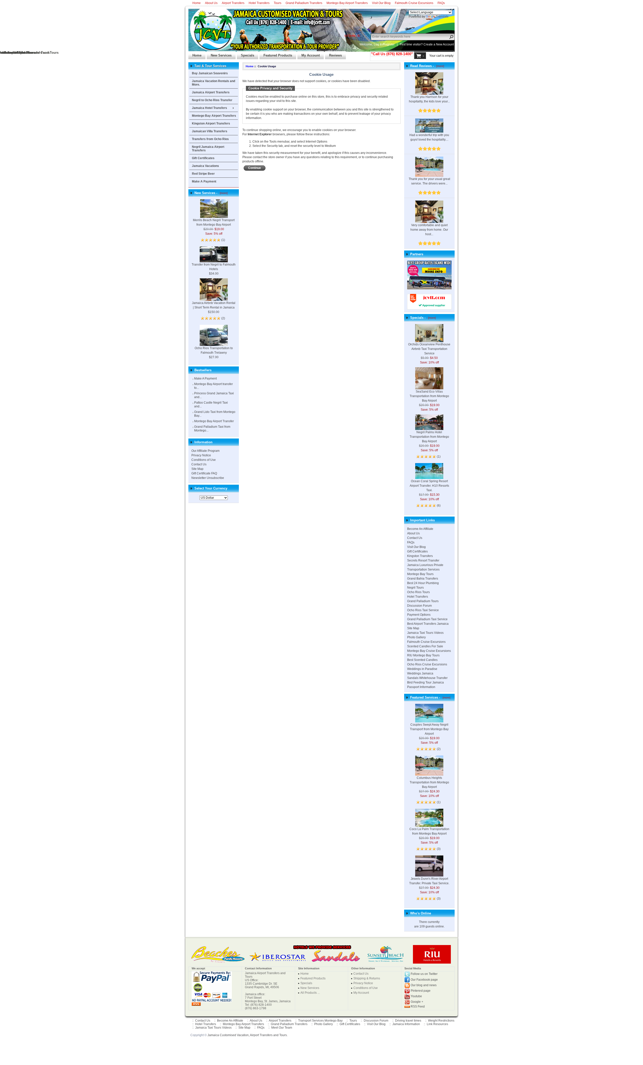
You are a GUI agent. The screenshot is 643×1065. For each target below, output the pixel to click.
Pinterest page (421, 990)
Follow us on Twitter (424, 974)
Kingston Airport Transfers (211, 123)
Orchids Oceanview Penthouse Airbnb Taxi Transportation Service (429, 349)
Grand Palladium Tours (423, 601)
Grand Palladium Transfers (304, 3)
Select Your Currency (210, 488)
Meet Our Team (281, 1027)
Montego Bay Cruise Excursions (429, 651)
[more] (223, 193)
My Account (308, 54)
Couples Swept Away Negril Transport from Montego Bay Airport (429, 729)
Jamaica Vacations (205, 166)
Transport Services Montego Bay (320, 1020)
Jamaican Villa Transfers (209, 131)
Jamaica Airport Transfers (211, 92)
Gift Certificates (203, 158)
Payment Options (419, 614)
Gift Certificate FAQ (204, 473)
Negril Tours (415, 587)
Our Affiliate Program (205, 451)
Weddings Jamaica (420, 673)
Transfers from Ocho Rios (210, 139)
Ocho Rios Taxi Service (423, 610)
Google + (417, 1002)
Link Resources (437, 1024)
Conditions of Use (203, 460)
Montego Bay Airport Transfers (347, 3)
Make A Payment (204, 181)
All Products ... (310, 992)
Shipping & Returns (366, 978)
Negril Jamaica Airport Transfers (208, 148)
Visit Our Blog (381, 3)
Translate (442, 16)
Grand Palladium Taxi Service (427, 619)
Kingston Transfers (420, 556)
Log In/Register (384, 44)
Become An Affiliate (420, 529)
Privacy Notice (201, 455)
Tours (277, 3)
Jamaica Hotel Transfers (209, 108)
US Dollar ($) (352, 35)
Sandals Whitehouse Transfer (427, 678)
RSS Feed (418, 1006)
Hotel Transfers (259, 3)
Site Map (197, 469)
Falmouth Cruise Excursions (414, 3)
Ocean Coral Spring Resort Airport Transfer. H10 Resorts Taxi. (429, 485)
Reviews (333, 54)
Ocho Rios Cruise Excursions (427, 664)
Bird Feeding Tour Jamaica (425, 682)
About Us (211, 3)
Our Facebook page (424, 979)
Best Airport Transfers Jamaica (428, 623)
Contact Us (198, 464)
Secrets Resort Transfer (423, 560)
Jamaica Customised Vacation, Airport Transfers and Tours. (247, 1035)
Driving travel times (408, 1020)
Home (196, 3)
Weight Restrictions (441, 1020)
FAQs (441, 3)
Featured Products (275, 54)
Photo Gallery (416, 637)
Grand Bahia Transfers (422, 578)
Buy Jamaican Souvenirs (210, 73)
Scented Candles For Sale (425, 646)
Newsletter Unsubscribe (207, 478)
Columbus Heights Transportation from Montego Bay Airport (429, 782)
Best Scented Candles (422, 660)
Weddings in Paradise (422, 669)
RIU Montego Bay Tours (423, 655)
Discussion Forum (419, 605)
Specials (245, 54)
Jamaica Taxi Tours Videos (425, 633)
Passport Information (421, 687)
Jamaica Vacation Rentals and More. (213, 82)
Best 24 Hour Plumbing (423, 583)
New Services (219, 54)
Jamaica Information (406, 1024)
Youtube (416, 996)
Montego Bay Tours (420, 574)
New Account (445, 44)
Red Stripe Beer (203, 173)
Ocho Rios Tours (418, 592)
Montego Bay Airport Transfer (214, 421)
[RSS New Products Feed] (196, 1004)
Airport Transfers (233, 3)
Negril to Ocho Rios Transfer (212, 100)
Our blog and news (424, 985)
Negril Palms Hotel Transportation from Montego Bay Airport (429, 436)
